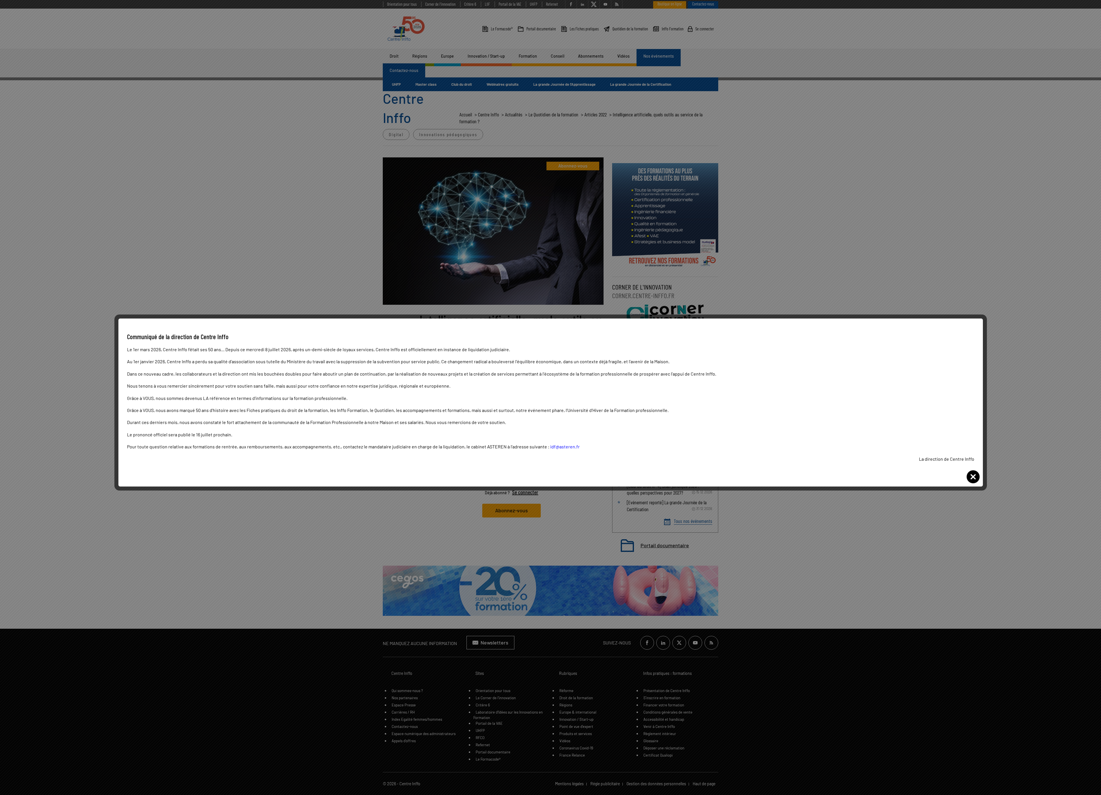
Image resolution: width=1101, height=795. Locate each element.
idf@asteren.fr (565, 446)
